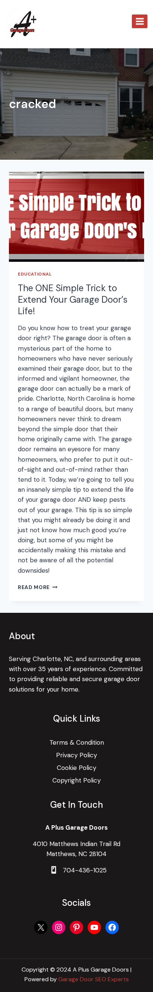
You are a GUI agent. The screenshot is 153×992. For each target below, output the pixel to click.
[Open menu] (139, 21)
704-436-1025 (85, 870)
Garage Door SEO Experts (93, 979)
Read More (38, 587)
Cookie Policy (76, 768)
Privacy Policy (76, 755)
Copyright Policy (76, 780)
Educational (35, 274)
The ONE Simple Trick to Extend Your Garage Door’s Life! (72, 299)
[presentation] (76, 217)
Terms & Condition (76, 742)
